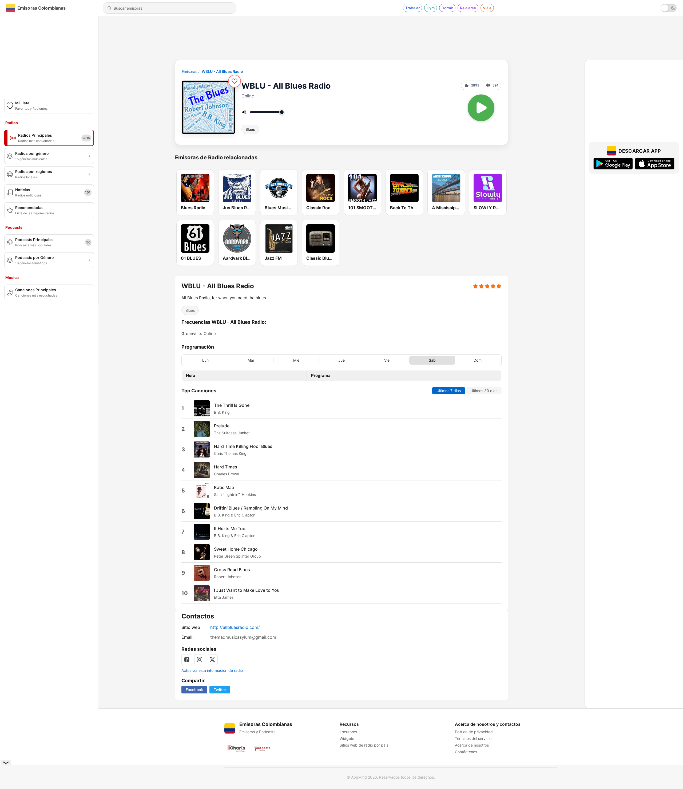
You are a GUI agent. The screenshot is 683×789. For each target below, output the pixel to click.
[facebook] (186, 659)
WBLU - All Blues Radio (222, 71)
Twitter (220, 689)
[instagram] (199, 659)
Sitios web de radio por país (364, 745)
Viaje (487, 8)
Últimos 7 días (448, 390)
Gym (431, 8)
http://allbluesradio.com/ (235, 627)
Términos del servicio (473, 738)
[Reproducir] (481, 107)
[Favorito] (234, 81)
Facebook (194, 689)
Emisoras (189, 71)
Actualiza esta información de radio (212, 670)
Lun (205, 360)
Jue (341, 360)
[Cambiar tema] (669, 8)
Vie (387, 360)
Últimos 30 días (483, 390)
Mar (251, 360)
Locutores (348, 731)
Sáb (432, 360)
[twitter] (212, 659)
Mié (296, 360)
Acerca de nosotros (472, 745)
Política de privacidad (474, 731)
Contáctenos (466, 751)
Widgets (347, 738)
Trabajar (412, 8)
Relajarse (468, 8)
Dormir (447, 8)
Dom (478, 360)
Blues (250, 129)
